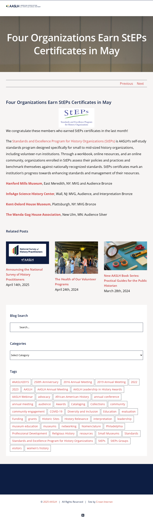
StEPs (101, 441)
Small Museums (108, 433)
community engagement (28, 411)
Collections (97, 404)
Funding (17, 419)
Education (110, 411)
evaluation (129, 411)
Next (140, 83)
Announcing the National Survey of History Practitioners (21, 252)
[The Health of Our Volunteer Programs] (76, 257)
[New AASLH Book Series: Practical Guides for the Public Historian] (125, 255)
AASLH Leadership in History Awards (97, 389)
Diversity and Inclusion (83, 411)
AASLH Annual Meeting (52, 389)
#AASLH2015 (20, 382)
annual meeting (22, 404)
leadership (124, 419)
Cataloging (78, 404)
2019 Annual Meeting (111, 382)
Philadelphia (114, 426)
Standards (131, 433)
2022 (134, 382)
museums (49, 426)
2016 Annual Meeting (78, 382)
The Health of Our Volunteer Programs (70, 257)
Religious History (63, 433)
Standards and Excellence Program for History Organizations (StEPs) (63, 141)
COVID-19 (56, 411)
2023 (15, 389)
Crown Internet (104, 501)
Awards (61, 404)
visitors (17, 448)
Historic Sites (50, 419)
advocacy (44, 397)
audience (44, 404)
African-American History (72, 397)
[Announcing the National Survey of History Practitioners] (27, 252)
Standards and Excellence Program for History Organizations (52, 441)
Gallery (33, 252)
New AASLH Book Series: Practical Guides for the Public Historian (119, 255)
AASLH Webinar (22, 397)
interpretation (102, 419)
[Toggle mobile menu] (145, 10)
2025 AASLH (50, 501)
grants (32, 419)
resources (86, 433)
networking (69, 426)
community (117, 404)
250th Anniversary (46, 382)
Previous (126, 83)
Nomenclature (91, 426)
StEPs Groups (119, 441)
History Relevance (76, 419)
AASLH (28, 389)
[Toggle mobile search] (138, 10)
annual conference (106, 397)
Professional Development (29, 433)
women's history (38, 448)
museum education (25, 426)
